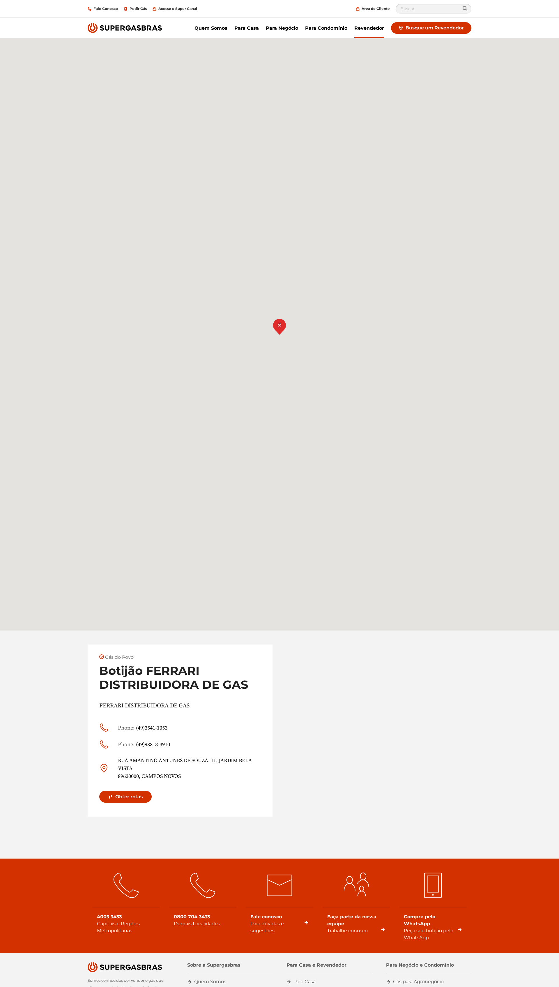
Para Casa (246, 28)
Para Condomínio (326, 28)
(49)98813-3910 (144, 744)
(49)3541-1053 (142, 727)
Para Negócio (282, 28)
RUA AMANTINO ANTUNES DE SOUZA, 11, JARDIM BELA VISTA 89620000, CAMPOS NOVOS (185, 768)
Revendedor (369, 28)
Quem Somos (210, 28)
